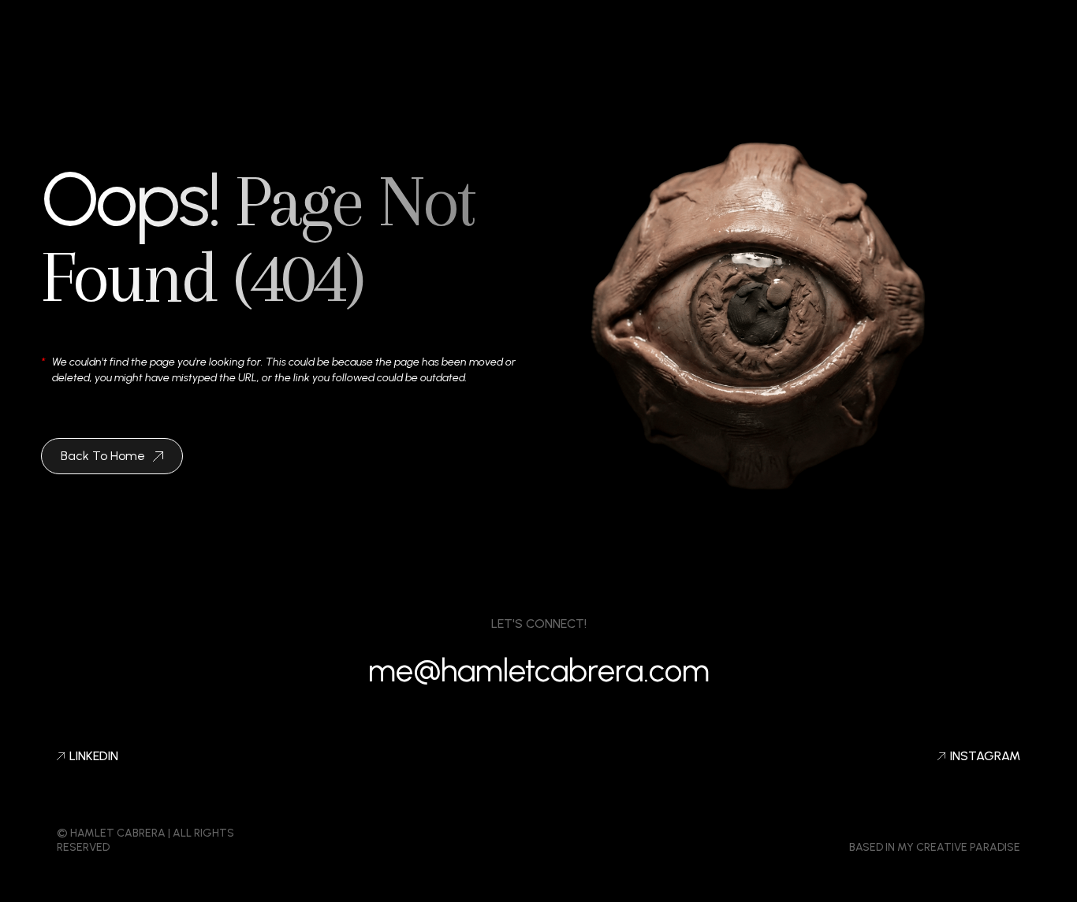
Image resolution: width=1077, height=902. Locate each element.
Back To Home (103, 455)
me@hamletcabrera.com (539, 670)
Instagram (985, 756)
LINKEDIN (93, 756)
